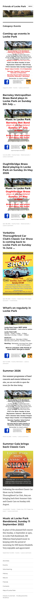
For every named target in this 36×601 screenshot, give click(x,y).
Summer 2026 (12, 370)
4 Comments (13, 300)
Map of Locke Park (9, 590)
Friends (5, 582)
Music (18, 155)
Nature (5, 578)
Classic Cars (20, 298)
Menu (30, 6)
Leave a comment (24, 87)
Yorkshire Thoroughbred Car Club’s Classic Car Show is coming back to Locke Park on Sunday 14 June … (18, 240)
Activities (6, 561)
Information (19, 361)
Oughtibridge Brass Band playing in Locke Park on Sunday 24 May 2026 (18, 168)
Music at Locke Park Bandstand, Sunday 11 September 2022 (16, 521)
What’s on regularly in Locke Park (17, 309)
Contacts (6, 586)
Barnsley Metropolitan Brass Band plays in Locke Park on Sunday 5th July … (17, 100)
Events (15, 87)
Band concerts (25, 155)
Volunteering (7, 569)
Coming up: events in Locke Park (16, 35)
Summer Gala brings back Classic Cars (16, 445)
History (5, 573)
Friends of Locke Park (14, 6)
